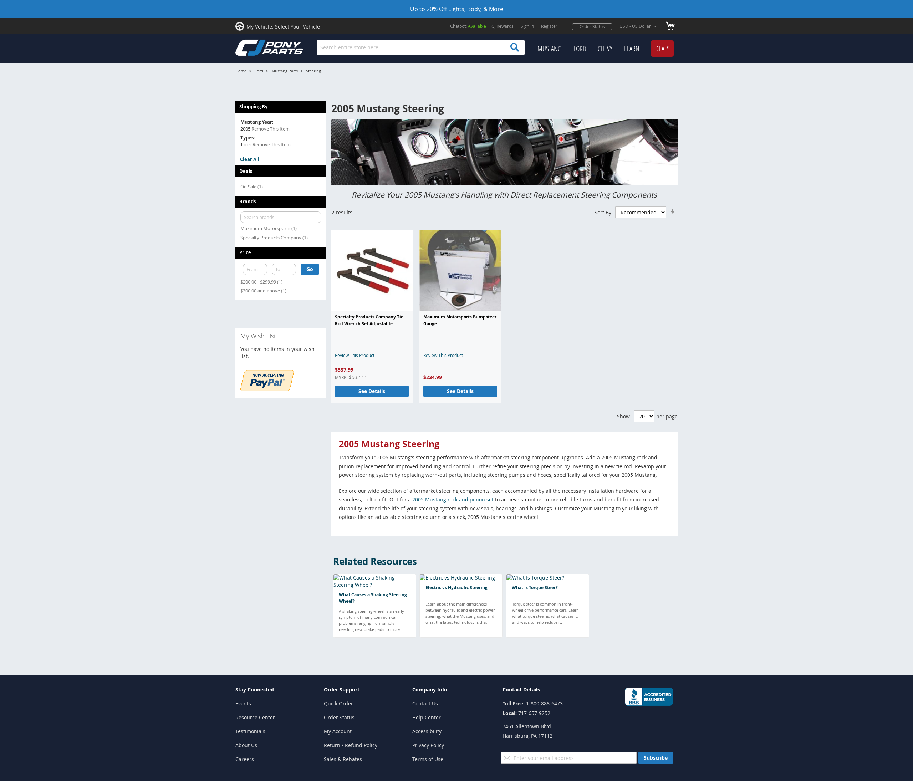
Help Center (426, 717)
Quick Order (338, 703)
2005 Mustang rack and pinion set (453, 499)
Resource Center (255, 717)
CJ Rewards (502, 26)
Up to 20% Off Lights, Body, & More (456, 9)
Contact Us (425, 703)
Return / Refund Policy (350, 745)
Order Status (592, 26)
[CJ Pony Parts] (253, 47)
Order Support (341, 689)
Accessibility (427, 731)
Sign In (527, 26)
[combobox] (421, 47)
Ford (259, 70)
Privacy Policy (428, 745)
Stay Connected (254, 689)
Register (549, 26)
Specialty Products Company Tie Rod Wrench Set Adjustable (369, 320)
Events (243, 703)
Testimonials (250, 731)
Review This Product (354, 355)
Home (240, 70)
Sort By (603, 212)
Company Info (429, 689)
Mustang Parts (284, 70)
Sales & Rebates (343, 759)
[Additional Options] (267, 389)
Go (309, 269)
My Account (338, 731)
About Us (246, 745)
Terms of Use (427, 759)
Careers (244, 759)
